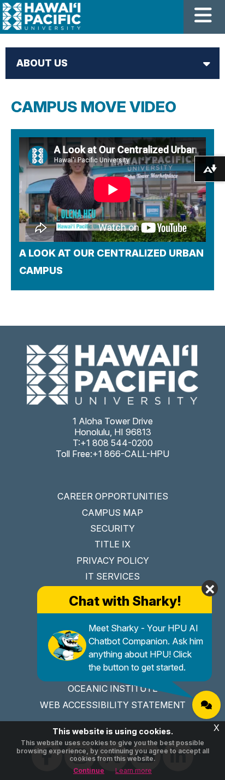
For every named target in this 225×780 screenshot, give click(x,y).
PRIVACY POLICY (112, 560)
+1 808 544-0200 (116, 442)
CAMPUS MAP (112, 512)
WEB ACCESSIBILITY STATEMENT (113, 704)
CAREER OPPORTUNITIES (112, 496)
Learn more (133, 770)
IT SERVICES (112, 576)
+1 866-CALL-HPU (130, 453)
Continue (88, 770)
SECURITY (112, 528)
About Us (42, 63)
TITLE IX (112, 544)
